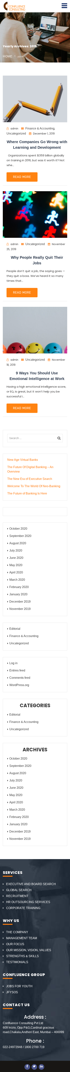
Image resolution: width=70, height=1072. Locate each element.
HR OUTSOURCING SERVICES (28, 902)
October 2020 (18, 528)
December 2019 (20, 601)
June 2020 (16, 557)
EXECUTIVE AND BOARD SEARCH (31, 884)
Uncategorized (16, 133)
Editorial (14, 628)
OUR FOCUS (15, 944)
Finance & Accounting (40, 128)
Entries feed (17, 670)
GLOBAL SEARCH (19, 890)
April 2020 (16, 572)
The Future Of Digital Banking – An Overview (30, 469)
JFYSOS (12, 992)
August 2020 (17, 543)
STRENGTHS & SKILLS (22, 956)
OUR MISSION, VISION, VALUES (28, 950)
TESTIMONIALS (17, 962)
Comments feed (19, 677)
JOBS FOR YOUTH (19, 986)
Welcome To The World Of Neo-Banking (33, 486)
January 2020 (18, 594)
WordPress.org (19, 685)
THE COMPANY (17, 932)
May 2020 (15, 565)
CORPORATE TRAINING (23, 908)
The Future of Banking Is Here (27, 493)
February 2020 (19, 587)
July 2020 (15, 550)
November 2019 (20, 608)
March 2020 (17, 579)
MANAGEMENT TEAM (21, 938)
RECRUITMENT (17, 896)
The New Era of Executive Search (29, 478)
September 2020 (20, 535)
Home (8, 56)
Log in (13, 663)
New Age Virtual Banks (22, 459)
